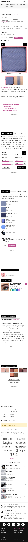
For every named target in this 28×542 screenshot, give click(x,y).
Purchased (23, 133)
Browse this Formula (10, 110)
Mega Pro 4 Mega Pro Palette (14, 274)
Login (23, 1)
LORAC (3, 35)
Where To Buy (22, 167)
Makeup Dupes (7, 5)
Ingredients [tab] (16, 319)
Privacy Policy (5, 536)
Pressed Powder (14, 28)
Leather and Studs (11, 231)
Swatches (19, 4)
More (24, 4)
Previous (24, 44)
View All (16, 15)
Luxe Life (8, 219)
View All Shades (14, 379)
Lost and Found (10, 225)
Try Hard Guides (18, 530)
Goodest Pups (18, 532)
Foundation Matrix (13, 5)
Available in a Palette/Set (11, 105)
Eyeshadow (4, 28)
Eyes (19, 26)
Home (2, 26)
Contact (3, 530)
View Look (14, 293)
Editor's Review (8, 101)
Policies (3, 532)
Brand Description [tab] (6, 319)
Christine (14, 286)
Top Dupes (6, 103)
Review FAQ (4, 534)
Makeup (14, 26)
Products (8, 26)
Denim (4, 32)
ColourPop (4, 21)
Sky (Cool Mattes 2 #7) (12, 201)
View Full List (14, 458)
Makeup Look (7, 107)
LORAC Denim (5, 87)
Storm (8, 207)
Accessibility (4, 539)
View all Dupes (21, 191)
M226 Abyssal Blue (11, 213)
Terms (3, 537)
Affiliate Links (17, 133)
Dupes (11, 38)
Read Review (5, 167)
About (3, 528)
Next (26, 44)
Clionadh (3, 19)
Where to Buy (19, 38)
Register (12, 245)
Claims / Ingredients (9, 108)
